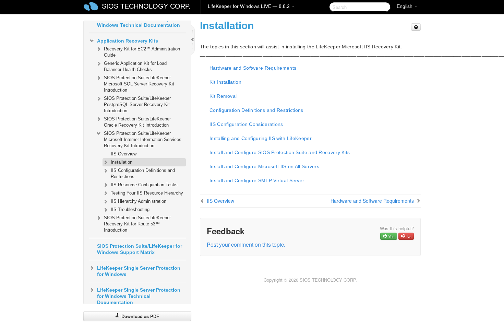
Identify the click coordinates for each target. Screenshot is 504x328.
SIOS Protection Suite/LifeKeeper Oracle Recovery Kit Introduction (137, 122)
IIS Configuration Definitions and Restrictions (143, 173)
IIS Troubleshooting (130, 209)
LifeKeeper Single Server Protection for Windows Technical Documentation (138, 296)
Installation (121, 162)
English (405, 6)
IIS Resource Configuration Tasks (144, 184)
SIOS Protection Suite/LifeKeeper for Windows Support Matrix (139, 249)
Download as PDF (139, 316)
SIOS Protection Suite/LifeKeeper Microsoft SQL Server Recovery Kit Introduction (139, 84)
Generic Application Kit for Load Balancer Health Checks (135, 66)
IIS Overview (123, 153)
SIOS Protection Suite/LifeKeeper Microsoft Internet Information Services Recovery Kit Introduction (142, 139)
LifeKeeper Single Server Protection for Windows (138, 271)
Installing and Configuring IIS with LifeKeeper (260, 138)
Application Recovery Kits (127, 41)
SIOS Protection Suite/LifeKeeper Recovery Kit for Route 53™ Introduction (137, 224)
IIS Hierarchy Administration (138, 201)
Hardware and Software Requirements (252, 68)
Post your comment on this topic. (246, 244)
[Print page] (416, 27)
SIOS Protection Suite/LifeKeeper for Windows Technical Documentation (139, 22)
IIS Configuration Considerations (246, 124)
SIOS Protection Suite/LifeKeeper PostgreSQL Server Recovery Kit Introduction (137, 104)
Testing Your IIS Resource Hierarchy (147, 193)
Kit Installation (225, 82)
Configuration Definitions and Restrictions (256, 110)
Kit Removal (223, 96)
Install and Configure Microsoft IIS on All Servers (264, 166)
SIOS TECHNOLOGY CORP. (146, 6)
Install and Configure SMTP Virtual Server (256, 180)
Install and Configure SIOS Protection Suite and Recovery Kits (279, 152)
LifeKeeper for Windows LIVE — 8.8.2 (249, 6)
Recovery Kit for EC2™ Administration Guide (142, 52)
